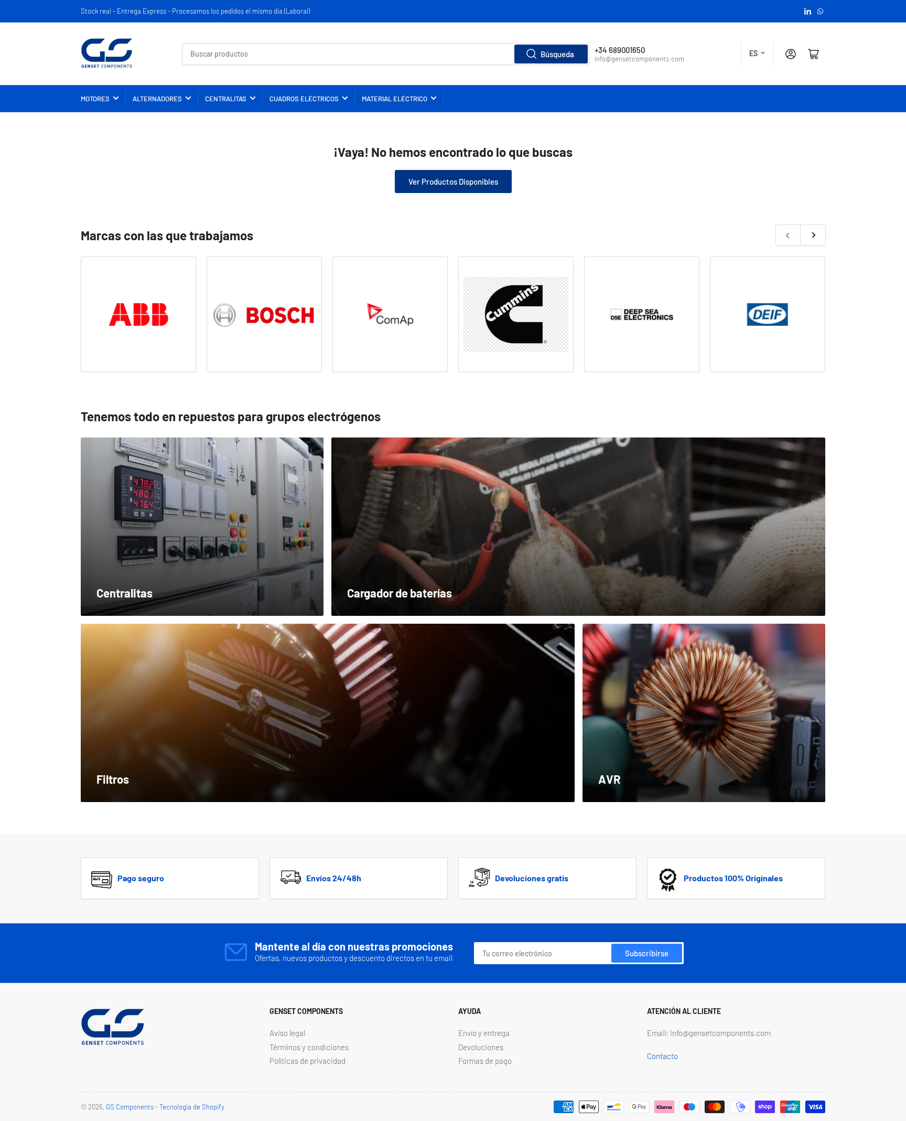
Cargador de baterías (399, 593)
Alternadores (157, 98)
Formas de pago (485, 1060)
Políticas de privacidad (307, 1060)
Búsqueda (557, 54)
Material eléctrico (394, 98)
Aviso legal (287, 1033)
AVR (609, 779)
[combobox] (386, 54)
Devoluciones (480, 1047)
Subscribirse (646, 953)
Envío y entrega (484, 1033)
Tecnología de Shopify (191, 1107)
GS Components (130, 1107)
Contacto (662, 1056)
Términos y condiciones (309, 1047)
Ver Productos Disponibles (453, 181)
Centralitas (225, 98)
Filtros (112, 779)
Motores (95, 98)
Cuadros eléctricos (304, 98)
